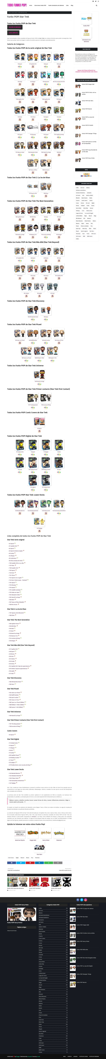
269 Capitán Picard (14, 755)
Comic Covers (14, 12)
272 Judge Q (12, 762)
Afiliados (75, 1056)
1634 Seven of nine (14, 700)
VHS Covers (78, 236)
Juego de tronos (79, 213)
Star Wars (92, 231)
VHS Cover (93, 233)
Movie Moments (79, 221)
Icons (83, 210)
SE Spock (11, 543)
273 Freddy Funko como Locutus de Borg (19, 765)
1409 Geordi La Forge (14, 715)
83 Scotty (11, 553)
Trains (88, 233)
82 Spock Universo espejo (16, 551)
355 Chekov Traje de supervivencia (18, 668)
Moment (22, 857)
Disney (77, 205)
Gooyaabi (29, 1056)
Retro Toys (84, 228)
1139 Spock (12, 570)
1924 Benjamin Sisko (14, 594)
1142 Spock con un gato (15, 577)
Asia (83, 195)
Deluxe (82, 203)
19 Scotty (11, 752)
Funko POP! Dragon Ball (88, 84)
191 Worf (11, 631)
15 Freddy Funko (13, 743)
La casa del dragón (89, 213)
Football (83, 205)
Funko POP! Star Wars (87, 100)
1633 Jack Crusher (14, 697)
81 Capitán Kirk (13, 546)
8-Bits (77, 187)
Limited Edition (79, 215)
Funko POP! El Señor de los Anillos (89, 93)
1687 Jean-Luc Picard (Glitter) (17, 702)
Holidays (78, 210)
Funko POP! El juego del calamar (85, 908)
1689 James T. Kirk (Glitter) (16, 707)
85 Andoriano (13, 558)
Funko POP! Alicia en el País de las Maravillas (89, 142)
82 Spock (11, 548)
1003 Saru (12, 684)
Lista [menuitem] (67, 5)
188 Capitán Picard (14, 623)
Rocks (94, 228)
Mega (95, 215)
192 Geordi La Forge (14, 633)
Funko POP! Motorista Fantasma (15, 888)
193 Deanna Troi (13, 636)
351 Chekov (12, 659)
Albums (88, 187)
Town (83, 233)
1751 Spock (12, 582)
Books (90, 198)
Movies (27, 857)
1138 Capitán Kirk (13, 568)
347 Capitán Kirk (13, 649)
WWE (84, 236)
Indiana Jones (89, 210)
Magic (85, 215)
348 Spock (12, 651)
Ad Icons (82, 187)
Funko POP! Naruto (87, 109)
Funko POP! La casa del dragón (88, 118)
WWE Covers (89, 236)
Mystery (77, 223)
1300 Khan (12, 615)
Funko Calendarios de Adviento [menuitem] (56, 5)
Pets (92, 223)
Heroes (91, 208)
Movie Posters (88, 221)
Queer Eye (78, 228)
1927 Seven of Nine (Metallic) (16, 602)
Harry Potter (78, 208)
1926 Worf (12, 599)
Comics (90, 200)
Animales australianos (81, 190)
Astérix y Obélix (89, 195)
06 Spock (11, 734)
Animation (89, 192)
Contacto (70, 1056)
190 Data (11, 628)
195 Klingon (12, 640)
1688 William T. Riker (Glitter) (16, 704)
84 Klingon (12, 555)
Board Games (84, 198)
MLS (84, 218)
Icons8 (38, 1056)
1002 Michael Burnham (15, 681)
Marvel (90, 215)
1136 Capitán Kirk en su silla (16, 563)
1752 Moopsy (12, 585)
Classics (78, 200)
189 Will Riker (12, 626)
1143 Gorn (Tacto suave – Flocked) (18, 580)
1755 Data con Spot (14, 592)
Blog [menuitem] (72, 5)
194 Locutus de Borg (14, 638)
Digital (17, 857)
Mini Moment (78, 218)
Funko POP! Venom (56, 888)
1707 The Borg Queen (14, 724)
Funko (88, 205)
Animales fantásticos (80, 192)
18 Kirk (11, 750)
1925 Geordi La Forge (14, 597)
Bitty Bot (78, 198)
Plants (77, 226)
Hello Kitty (85, 208)
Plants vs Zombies (85, 226)
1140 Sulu (11, 573)
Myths (82, 223)
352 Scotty (12, 661)
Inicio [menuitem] (30, 5)
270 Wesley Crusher (14, 757)
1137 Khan (12, 565)
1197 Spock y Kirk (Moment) (16, 613)
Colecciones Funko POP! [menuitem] (40, 5)
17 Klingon (12, 748)
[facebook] (93, 1)
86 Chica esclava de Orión (16, 560)
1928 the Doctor (13, 604)
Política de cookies (83, 1056)
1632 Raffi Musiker (14, 695)
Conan (77, 203)
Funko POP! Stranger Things (89, 133)
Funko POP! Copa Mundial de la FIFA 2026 (89, 150)
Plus (32, 857)
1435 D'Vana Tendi (14, 778)
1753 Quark (12, 587)
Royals (77, 231)
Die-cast (88, 203)
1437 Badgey (12, 783)
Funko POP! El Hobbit (87, 125)
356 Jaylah (12, 671)
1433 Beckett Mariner (14, 773)
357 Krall (11, 673)
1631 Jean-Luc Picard (14, 692)
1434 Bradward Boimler (15, 775)
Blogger (18, 1056)
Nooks (87, 223)
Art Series (78, 195)
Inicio (9, 12)
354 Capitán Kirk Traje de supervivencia (19, 666)
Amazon (34, 816)
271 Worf (11, 760)
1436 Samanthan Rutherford (16, 780)
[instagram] (98, 1)
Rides (90, 228)
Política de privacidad (94, 1056)
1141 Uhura (12, 575)
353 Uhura (12, 663)
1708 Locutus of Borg (14, 726)
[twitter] (96, 1)
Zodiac (77, 238)
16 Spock (11, 745)
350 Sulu (11, 656)
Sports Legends (84, 231)
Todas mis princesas (11, 930)
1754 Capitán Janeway (15, 590)
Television (37, 857)
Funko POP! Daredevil (34, 888)
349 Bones (12, 654)
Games (92, 205)
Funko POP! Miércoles (82, 949)
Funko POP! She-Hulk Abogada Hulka (86, 957)
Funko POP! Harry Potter (88, 158)
